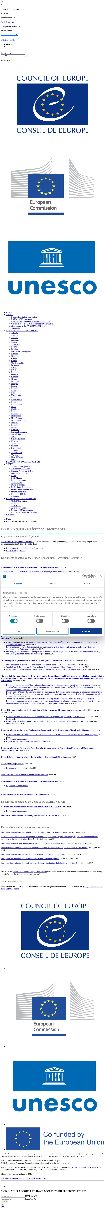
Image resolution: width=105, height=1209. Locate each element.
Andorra (14, 335)
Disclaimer (5, 1178)
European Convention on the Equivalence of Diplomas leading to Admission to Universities (38, 863)
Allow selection (52, 631)
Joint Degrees (16, 482)
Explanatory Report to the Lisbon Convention (24, 548)
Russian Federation (19, 432)
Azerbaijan (15, 344)
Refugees (15, 496)
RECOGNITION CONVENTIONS (21, 499)
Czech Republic (17, 363)
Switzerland (16, 448)
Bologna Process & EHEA (22, 471)
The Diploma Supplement (12, 764)
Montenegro (16, 413)
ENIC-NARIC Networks (21, 319)
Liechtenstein (16, 400)
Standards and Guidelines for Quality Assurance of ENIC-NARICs (30, 815)
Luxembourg (16, 404)
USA (13, 459)
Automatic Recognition (20, 469)
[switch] (39, 621)
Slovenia (14, 441)
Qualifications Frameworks (22, 489)
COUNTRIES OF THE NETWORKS (22, 331)
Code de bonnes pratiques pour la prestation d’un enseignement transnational (37, 572)
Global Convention (19, 501)
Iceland (14, 386)
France (14, 372)
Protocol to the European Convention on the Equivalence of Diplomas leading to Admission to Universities (44, 848)
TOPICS (9, 464)
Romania (15, 430)
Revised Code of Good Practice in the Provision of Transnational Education (33, 757)
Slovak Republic (18, 439)
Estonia (14, 367)
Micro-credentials (18, 485)
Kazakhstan (16, 395)
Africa (13, 503)
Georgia (14, 374)
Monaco (14, 411)
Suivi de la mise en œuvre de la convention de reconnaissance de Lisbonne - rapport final (42, 665)
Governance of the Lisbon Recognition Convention (32, 324)
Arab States (16, 505)
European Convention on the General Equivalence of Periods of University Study (34, 832)
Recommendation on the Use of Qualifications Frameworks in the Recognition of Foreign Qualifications (45, 730)
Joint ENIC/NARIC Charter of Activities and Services (24, 775)
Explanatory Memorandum (17, 739)
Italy (13, 393)
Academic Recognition (20, 466)
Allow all (86, 631)
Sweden (14, 446)
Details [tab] (52, 584)
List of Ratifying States (15, 550)
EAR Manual (16, 478)
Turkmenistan (16, 453)
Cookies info (39, 1178)
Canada (14, 356)
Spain (13, 443)
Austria (14, 342)
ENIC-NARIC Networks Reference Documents (30, 321)
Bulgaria (14, 354)
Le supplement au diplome (17, 768)
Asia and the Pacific (19, 508)
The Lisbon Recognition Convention (17, 541)
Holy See (15, 381)
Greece (14, 379)
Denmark (15, 365)
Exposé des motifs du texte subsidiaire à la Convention (28, 741)
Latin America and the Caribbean (24, 512)
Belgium (14, 349)
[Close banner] (101, 576)
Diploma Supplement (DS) (22, 473)
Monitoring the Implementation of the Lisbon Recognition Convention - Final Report (38, 660)
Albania (14, 333)
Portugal (14, 427)
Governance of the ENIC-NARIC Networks (29, 326)
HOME (9, 312)
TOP (3, 1207)
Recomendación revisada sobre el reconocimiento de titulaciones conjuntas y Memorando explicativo (47, 721)
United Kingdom (18, 457)
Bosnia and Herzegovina (21, 351)
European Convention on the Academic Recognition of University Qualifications (33, 854)
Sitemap (14, 1178)
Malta (13, 407)
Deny (19, 631)
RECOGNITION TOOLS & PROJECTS (23, 462)
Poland (14, 425)
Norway (14, 423)
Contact (22, 1178)
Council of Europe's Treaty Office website (30, 872)
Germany (15, 377)
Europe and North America (22, 510)
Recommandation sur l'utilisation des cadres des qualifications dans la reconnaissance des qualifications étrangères (52, 734)
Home (8, 519)
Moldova (15, 409)
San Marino (16, 434)
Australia (15, 340)
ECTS (13, 476)
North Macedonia (18, 420)
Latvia (13, 397)
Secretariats (15, 328)
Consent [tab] (18, 584)
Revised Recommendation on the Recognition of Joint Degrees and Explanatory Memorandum (42, 710)
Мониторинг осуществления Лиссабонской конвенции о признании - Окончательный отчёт (46, 669)
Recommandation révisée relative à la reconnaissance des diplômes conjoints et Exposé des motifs (45, 717)
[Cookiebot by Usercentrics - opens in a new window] (84, 576)
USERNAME (31, 1196)
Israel (13, 390)
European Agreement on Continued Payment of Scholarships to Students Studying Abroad (37, 843)
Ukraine (14, 455)
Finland (14, 370)
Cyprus (14, 361)
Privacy (30, 1178)
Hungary (14, 384)
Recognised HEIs (18, 494)
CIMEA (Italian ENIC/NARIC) (86, 1167)
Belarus (14, 347)
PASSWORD (30, 1199)
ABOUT (9, 314)
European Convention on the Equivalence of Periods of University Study (30, 859)
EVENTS (10, 515)
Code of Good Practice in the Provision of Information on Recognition (31, 807)
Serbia (13, 436)
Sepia (3, 22)
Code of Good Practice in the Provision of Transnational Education (30, 567)
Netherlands (16, 416)
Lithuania (15, 402)
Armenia (14, 338)
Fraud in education (18, 480)
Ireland (14, 388)
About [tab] (87, 584)
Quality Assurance (18, 492)
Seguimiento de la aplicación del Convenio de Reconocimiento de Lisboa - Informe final (41, 667)
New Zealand (16, 418)
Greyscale (10, 22)
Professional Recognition (21, 487)
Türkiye (14, 450)
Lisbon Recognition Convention (24, 317)
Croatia (14, 358)
